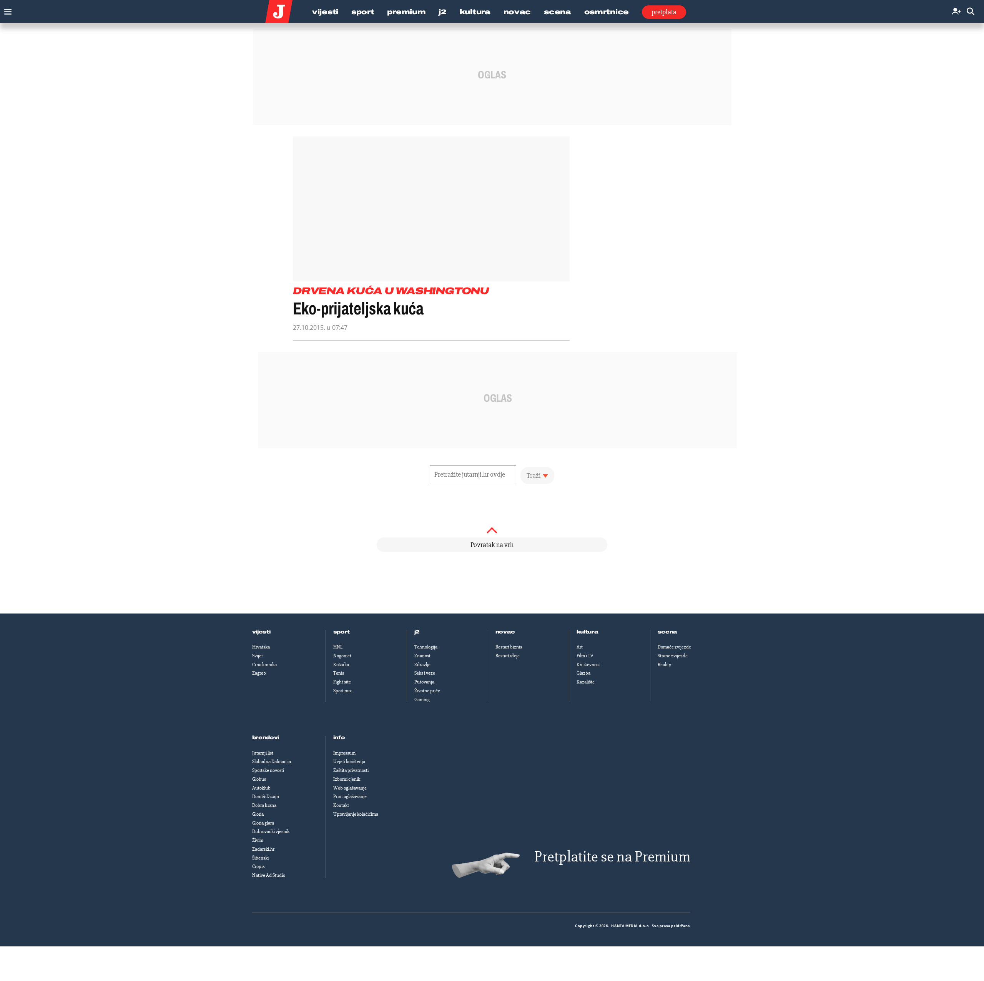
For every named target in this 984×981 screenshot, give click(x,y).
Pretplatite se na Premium (612, 856)
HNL (337, 647)
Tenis (338, 673)
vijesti (261, 632)
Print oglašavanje (350, 796)
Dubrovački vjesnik (270, 831)
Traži (534, 475)
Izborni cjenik (346, 779)
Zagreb (259, 673)
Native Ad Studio (268, 875)
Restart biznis (508, 647)
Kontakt (341, 805)
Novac (517, 12)
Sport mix (342, 691)
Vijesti (325, 12)
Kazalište (586, 682)
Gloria (258, 814)
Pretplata (664, 12)
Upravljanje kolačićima (355, 814)
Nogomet (342, 656)
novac (505, 632)
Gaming (422, 700)
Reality (664, 665)
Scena (557, 12)
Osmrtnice (606, 12)
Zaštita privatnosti (351, 770)
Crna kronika (264, 665)
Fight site (342, 682)
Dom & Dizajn (265, 796)
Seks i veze (424, 673)
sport (341, 632)
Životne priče (427, 691)
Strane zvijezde (673, 656)
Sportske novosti (268, 770)
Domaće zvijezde (674, 647)
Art (580, 647)
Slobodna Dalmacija (271, 761)
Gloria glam (263, 823)
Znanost (422, 656)
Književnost (588, 665)
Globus (259, 779)
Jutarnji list (262, 753)
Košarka (341, 665)
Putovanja (424, 682)
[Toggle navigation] (6, 10)
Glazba (583, 673)
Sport (362, 12)
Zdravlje (422, 665)
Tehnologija (425, 647)
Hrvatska (261, 647)
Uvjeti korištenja (349, 761)
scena (668, 632)
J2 (442, 12)
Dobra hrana (264, 805)
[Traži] (970, 12)
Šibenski (260, 858)
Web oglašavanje (350, 788)
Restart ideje (507, 656)
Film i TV (585, 656)
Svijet (257, 656)
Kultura (475, 12)
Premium (406, 12)
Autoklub (261, 788)
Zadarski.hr (263, 849)
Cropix (258, 866)
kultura (587, 632)
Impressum (344, 753)
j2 (417, 632)
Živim (257, 840)
